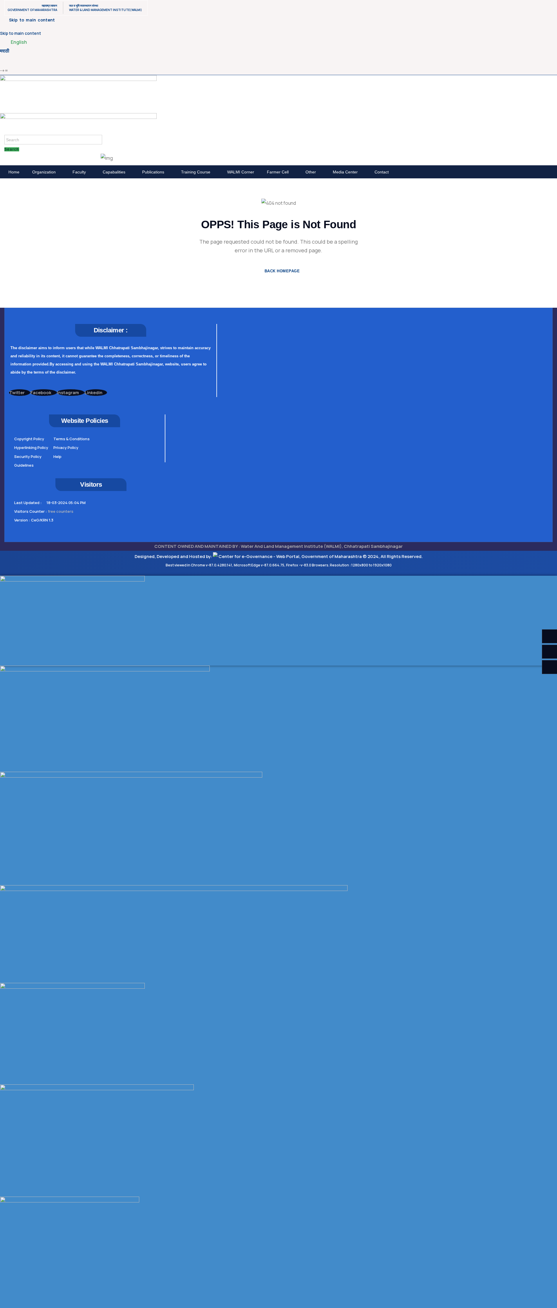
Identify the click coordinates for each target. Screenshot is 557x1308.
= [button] (6, 70)
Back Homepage (281, 271)
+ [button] (3, 70)
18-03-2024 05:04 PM (66, 502)
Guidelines (24, 465)
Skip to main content (20, 33)
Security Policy (27, 456)
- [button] (1, 70)
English (19, 42)
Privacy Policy (65, 447)
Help (57, 456)
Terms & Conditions (71, 438)
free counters (60, 511)
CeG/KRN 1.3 (42, 520)
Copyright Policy (29, 438)
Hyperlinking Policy (31, 447)
